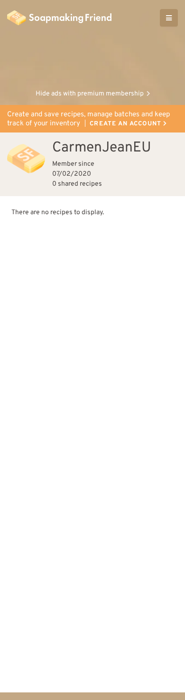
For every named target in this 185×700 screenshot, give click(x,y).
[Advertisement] (92, 59)
